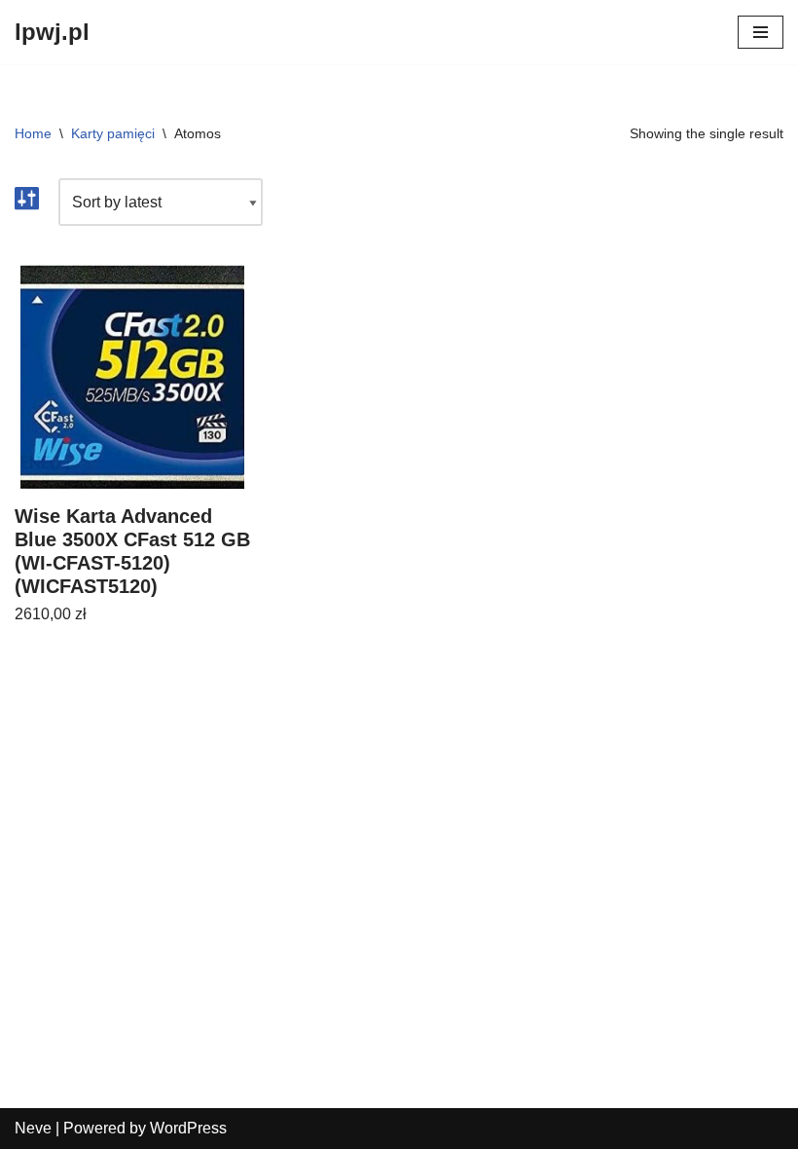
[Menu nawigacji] (760, 32)
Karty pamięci (113, 133)
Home (33, 133)
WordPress (188, 1128)
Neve (33, 1128)
